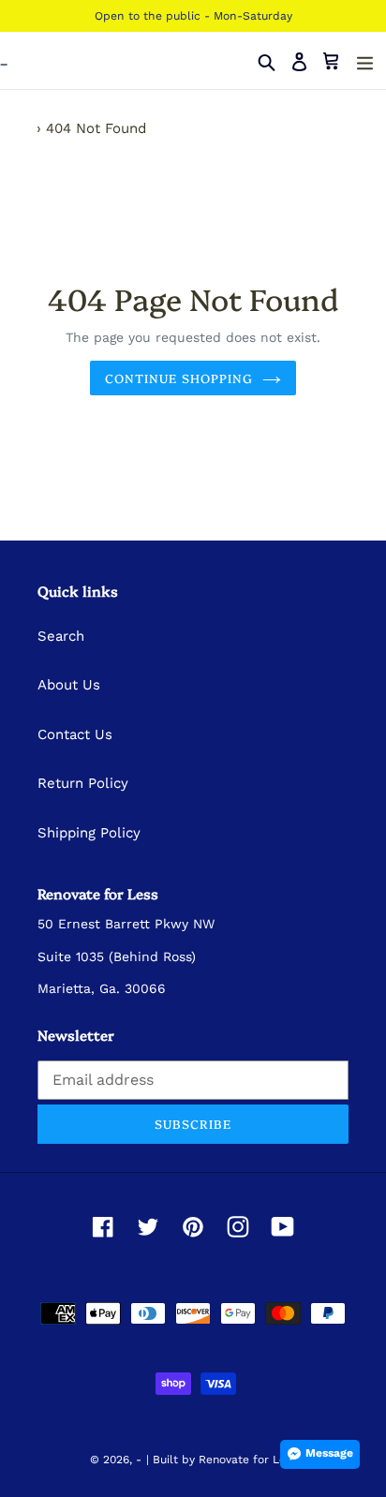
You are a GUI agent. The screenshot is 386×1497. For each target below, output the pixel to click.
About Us (68, 684)
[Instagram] (237, 1226)
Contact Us (74, 734)
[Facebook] (103, 1226)
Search (60, 636)
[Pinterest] (193, 1226)
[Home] (26, 128)
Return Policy (82, 783)
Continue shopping (179, 377)
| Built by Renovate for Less (221, 1459)
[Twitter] (148, 1226)
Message (329, 1453)
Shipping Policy (89, 832)
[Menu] (365, 61)
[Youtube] (282, 1226)
